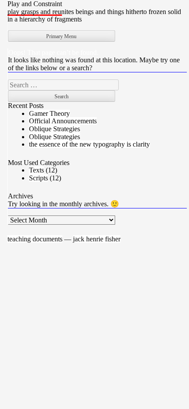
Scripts (38, 178)
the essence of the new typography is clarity (89, 144)
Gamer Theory (49, 113)
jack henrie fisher (96, 239)
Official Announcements (63, 121)
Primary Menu (61, 36)
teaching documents (34, 239)
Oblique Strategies (54, 129)
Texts (36, 170)
